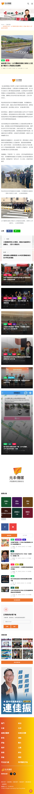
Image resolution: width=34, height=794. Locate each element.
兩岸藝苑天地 (23, 762)
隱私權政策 (28, 782)
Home (2, 24)
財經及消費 (11, 377)
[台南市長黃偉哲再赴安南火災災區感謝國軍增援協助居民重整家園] (5, 589)
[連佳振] (16, 690)
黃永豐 (13, 594)
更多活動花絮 (17, 662)
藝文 (17, 564)
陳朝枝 (6, 304)
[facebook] (5, 527)
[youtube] (13, 527)
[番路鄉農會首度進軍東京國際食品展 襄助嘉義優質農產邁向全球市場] (17, 351)
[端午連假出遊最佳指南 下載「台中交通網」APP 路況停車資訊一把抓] (17, 423)
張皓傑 (6, 330)
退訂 (15, 626)
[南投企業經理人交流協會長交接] (6, 643)
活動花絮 (8, 24)
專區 (19, 757)
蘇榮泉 (6, 281)
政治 (3, 60)
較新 (8, 239)
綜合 (19, 354)
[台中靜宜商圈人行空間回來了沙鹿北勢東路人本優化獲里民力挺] (28, 654)
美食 (2, 757)
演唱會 (14, 298)
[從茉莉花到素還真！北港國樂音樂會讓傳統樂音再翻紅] (5, 566)
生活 (7, 60)
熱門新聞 (25, 535)
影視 (2, 738)
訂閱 (7, 626)
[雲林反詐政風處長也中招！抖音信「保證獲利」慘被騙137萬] (5, 556)
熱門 (5, 298)
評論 (2, 743)
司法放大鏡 (5, 762)
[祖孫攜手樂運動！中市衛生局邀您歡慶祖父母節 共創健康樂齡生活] (5, 543)
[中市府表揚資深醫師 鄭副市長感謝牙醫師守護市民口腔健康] (28, 643)
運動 (24, 539)
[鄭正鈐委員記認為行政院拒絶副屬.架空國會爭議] (5, 579)
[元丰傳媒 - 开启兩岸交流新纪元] (6, 3)
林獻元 (4, 68)
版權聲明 (4, 784)
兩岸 (2, 747)
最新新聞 (9, 535)
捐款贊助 (9, 782)
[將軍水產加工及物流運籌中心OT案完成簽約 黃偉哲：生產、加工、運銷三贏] (17, 643)
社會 (10, 354)
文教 (20, 298)
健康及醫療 (18, 539)
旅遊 (24, 298)
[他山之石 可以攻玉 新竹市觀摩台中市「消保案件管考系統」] (17, 654)
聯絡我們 (21, 782)
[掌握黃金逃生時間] (17, 80)
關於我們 (15, 782)
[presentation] (2, 15)
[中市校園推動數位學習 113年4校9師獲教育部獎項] (6, 654)
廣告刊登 (3, 782)
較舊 (4, 252)
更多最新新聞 (17, 600)
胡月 (13, 583)
